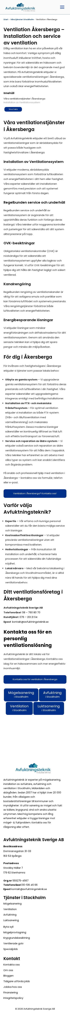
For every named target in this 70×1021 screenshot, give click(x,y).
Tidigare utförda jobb (16, 981)
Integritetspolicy (13, 998)
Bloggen (8, 975)
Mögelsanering (12, 903)
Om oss (8, 970)
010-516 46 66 (29, 885)
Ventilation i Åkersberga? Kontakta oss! (35, 493)
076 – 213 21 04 (28, 617)
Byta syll (8, 926)
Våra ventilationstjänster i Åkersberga (24, 98)
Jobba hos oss (12, 987)
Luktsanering (11, 920)
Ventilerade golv (13, 943)
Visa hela (13, 109)
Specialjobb (10, 949)
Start (6, 19)
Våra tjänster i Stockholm (22, 19)
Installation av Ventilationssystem (22, 102)
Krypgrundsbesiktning (16, 938)
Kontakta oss (11, 964)
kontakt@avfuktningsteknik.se (30, 622)
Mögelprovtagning (14, 932)
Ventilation (10, 909)
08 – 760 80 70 (31, 612)
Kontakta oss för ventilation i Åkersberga (35, 679)
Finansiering (10, 992)
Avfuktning (9, 914)
